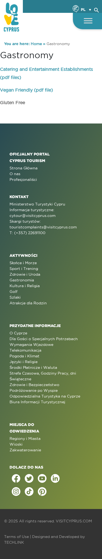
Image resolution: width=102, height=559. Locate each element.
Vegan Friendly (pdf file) (26, 89)
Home (36, 44)
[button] (96, 9)
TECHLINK (14, 542)
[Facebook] (16, 478)
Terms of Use (16, 536)
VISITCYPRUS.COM (74, 521)
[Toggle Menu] (88, 20)
